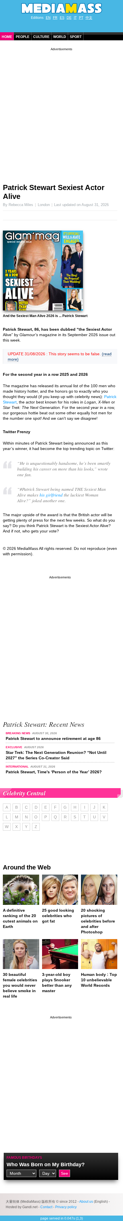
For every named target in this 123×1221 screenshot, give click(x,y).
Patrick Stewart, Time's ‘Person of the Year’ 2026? (54, 772)
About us (86, 1202)
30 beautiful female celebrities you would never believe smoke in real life (20, 985)
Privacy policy (66, 1207)
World (59, 37)
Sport (76, 37)
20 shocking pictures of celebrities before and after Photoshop (98, 921)
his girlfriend (51, 495)
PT (81, 18)
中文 (89, 18)
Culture (41, 37)
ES (62, 18)
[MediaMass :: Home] (61, 8)
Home (7, 37)
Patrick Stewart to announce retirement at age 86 (53, 738)
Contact (46, 1207)
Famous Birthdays (24, 1158)
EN (48, 18)
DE (69, 18)
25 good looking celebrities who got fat (58, 915)
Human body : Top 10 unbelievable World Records (99, 980)
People (22, 37)
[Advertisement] (61, 113)
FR (55, 18)
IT (75, 18)
